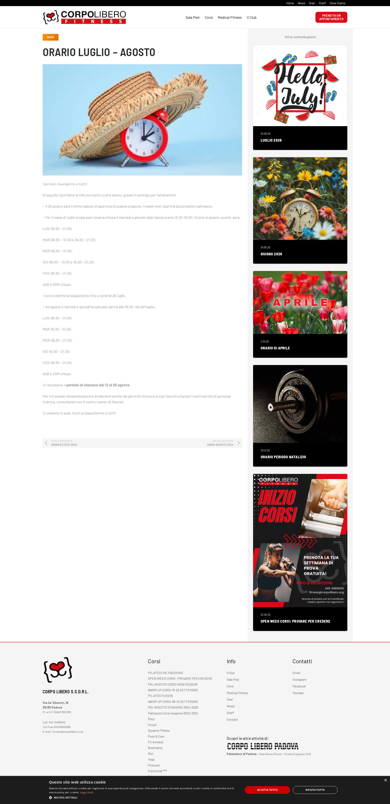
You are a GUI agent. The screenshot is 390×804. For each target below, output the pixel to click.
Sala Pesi (233, 679)
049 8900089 (62, 727)
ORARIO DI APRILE (275, 348)
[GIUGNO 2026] (300, 160)
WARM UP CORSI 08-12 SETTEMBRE (173, 701)
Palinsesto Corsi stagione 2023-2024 (173, 713)
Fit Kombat (155, 742)
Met (150, 753)
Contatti (232, 719)
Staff (230, 713)
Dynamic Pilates (159, 730)
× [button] (385, 780)
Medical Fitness (237, 693)
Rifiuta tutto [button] (315, 790)
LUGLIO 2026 (271, 140)
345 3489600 (57, 722)
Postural (153, 765)
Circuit (152, 725)
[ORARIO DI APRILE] (300, 274)
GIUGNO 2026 (271, 254)
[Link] (51, 17)
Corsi (230, 686)
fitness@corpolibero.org (67, 731)
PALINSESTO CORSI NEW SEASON (173, 684)
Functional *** (157, 771)
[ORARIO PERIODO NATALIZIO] (300, 368)
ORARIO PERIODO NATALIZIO (283, 457)
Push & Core (156, 736)
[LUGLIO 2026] (300, 48)
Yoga (151, 759)
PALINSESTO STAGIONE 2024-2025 (173, 707)
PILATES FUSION (160, 696)
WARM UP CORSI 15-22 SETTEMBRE (173, 690)
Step (151, 719)
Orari (230, 699)
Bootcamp (155, 748)
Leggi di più (87, 792)
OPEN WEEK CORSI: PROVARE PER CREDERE (295, 621)
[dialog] (195, 790)
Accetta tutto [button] (267, 790)
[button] (143, 797)
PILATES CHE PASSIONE (165, 673)
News (231, 706)
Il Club (231, 673)
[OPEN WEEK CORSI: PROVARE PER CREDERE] (300, 477)
